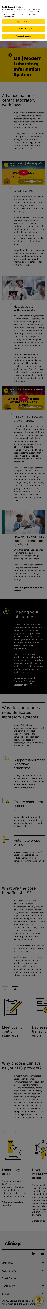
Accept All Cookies (23, 36)
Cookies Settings (23, 22)
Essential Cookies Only (24, 29)
